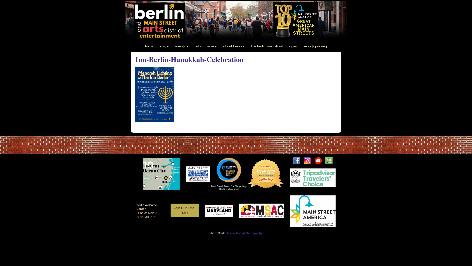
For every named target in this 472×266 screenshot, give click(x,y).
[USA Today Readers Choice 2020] (228, 173)
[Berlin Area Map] (161, 173)
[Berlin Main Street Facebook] (296, 160)
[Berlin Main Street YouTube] (319, 160)
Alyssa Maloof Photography (244, 233)
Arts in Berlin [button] (204, 46)
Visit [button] (163, 46)
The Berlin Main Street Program (274, 46)
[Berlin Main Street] (159, 20)
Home (149, 46)
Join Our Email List (184, 210)
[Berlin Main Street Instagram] (307, 160)
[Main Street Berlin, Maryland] (219, 210)
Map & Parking (315, 46)
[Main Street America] (313, 210)
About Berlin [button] (232, 46)
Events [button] (180, 46)
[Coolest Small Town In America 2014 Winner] (265, 173)
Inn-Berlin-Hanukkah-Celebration (189, 59)
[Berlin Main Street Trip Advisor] (329, 160)
